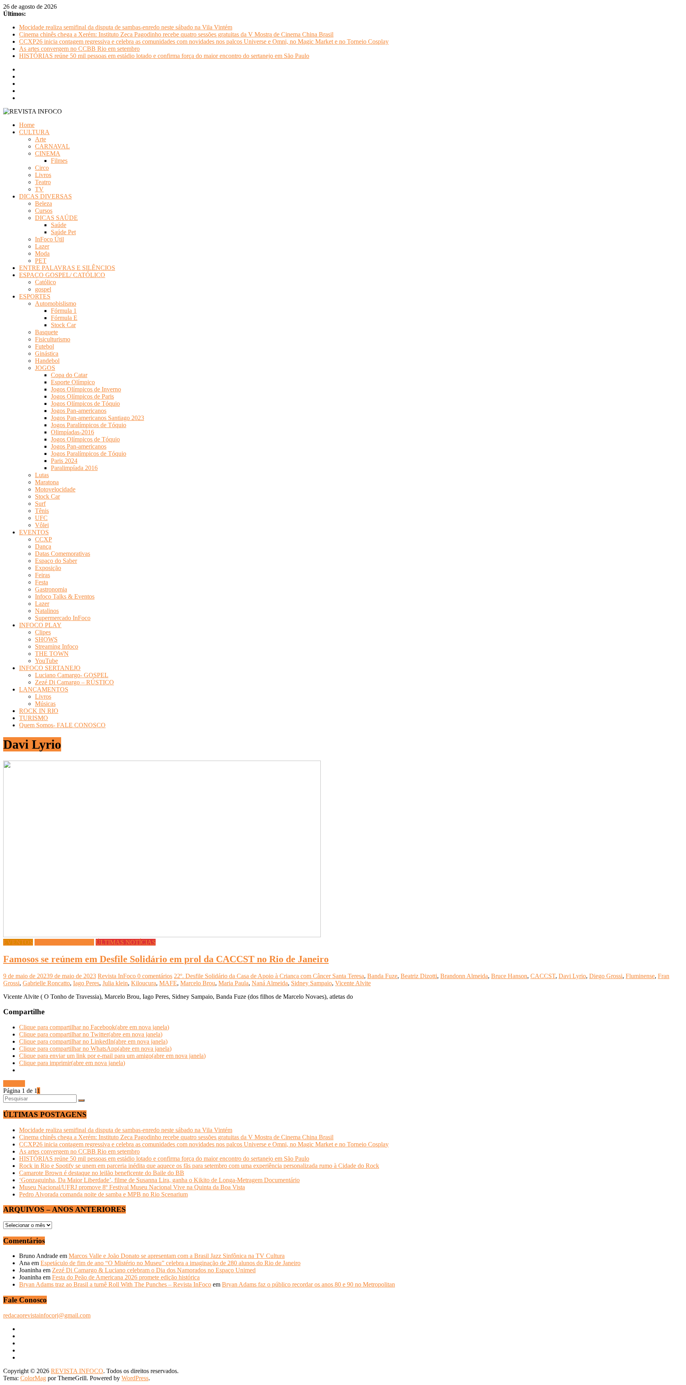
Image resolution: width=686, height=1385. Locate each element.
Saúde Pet (63, 232)
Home (27, 124)
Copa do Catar (69, 375)
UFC (41, 517)
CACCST (542, 976)
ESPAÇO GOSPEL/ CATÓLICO (62, 275)
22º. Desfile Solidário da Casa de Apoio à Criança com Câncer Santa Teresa (269, 976)
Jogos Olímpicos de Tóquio (85, 403)
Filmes (59, 160)
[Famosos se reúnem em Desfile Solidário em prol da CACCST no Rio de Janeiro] (162, 935)
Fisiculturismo (52, 339)
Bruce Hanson (509, 976)
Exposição (48, 567)
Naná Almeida (270, 983)
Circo (42, 167)
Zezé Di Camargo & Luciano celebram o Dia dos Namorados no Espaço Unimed (154, 1270)
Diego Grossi (605, 976)
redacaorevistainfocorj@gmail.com (47, 1315)
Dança (43, 546)
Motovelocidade (55, 489)
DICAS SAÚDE (56, 217)
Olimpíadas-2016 (72, 432)
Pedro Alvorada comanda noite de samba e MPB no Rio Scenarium (103, 1194)
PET (40, 260)
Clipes (43, 632)
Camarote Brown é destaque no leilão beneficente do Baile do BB (101, 1172)
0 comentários (154, 976)
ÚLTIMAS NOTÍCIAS (126, 942)
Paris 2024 (64, 460)
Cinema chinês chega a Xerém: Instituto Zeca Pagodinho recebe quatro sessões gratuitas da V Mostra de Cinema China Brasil (176, 34)
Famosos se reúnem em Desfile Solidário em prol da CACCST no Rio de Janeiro (166, 959)
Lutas (42, 475)
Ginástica (46, 353)
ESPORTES (34, 296)
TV (39, 189)
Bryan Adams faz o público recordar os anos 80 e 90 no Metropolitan (308, 1284)
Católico (45, 282)
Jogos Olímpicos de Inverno (86, 389)
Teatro (43, 182)
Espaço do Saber (56, 560)
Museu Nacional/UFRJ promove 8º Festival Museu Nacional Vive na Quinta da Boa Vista (132, 1187)
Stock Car (63, 325)
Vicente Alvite (353, 983)
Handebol (47, 360)
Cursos (43, 210)
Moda (42, 253)
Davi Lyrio (572, 976)
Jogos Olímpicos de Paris (82, 396)
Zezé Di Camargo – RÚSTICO (74, 682)
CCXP (43, 539)
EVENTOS (34, 532)
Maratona (47, 482)
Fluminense (640, 976)
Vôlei (42, 525)
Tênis (42, 510)
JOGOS (45, 367)
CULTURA (34, 132)
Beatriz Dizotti (419, 976)
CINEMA (47, 153)
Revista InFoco (117, 976)
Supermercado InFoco (63, 617)
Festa (41, 582)
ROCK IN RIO (38, 710)
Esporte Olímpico (73, 382)
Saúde (58, 225)
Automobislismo (55, 303)
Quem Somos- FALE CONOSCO (62, 725)
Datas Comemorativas (62, 553)
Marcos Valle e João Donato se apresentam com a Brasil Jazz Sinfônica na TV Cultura (177, 1255)
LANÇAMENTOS (43, 689)
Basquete (46, 332)
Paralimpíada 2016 (74, 467)
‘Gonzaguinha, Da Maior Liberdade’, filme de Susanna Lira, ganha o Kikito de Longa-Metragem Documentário (159, 1180)
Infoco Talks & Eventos (64, 596)
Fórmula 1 (64, 310)
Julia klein (115, 983)
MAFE (168, 983)
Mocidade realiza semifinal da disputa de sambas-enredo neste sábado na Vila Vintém (125, 27)
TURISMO (33, 718)
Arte (40, 139)
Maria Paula (233, 983)
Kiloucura (143, 983)
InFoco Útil (49, 239)
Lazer (42, 246)
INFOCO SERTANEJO (50, 668)
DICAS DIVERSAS (45, 196)
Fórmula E (64, 317)
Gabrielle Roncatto (46, 983)
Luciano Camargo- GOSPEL (71, 675)
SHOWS (46, 639)
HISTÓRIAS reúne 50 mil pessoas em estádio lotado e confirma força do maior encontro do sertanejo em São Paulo (164, 55)
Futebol (44, 346)
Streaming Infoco (56, 646)
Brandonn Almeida (464, 976)
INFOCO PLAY (40, 625)
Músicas (45, 703)
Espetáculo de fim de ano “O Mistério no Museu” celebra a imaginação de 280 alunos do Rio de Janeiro (170, 1263)
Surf (40, 503)
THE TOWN (52, 653)
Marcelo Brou (197, 983)
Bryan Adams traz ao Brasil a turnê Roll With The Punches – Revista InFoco (115, 1284)
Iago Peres (86, 983)
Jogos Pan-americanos (78, 410)
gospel (43, 289)
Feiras (42, 575)
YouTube (46, 660)
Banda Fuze (382, 976)
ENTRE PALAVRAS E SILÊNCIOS (67, 267)
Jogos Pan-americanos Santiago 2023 (97, 417)
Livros (43, 174)
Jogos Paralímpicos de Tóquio (88, 425)
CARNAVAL (52, 146)
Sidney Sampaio (311, 983)
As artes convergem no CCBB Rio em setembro (79, 48)
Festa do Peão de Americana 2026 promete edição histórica (126, 1277)
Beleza (43, 203)
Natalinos (47, 610)
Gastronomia (51, 589)
